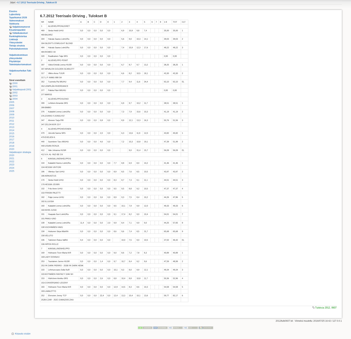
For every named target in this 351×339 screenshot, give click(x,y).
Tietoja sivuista (17, 45)
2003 (15, 95)
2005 (11, 102)
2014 (11, 130)
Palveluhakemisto (18, 49)
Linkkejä (13, 39)
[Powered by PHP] (160, 327)
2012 (11, 124)
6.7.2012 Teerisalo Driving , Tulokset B (37, 2)
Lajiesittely (14, 14)
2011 (11, 121)
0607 (334, 307)
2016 (11, 136)
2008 (11, 111)
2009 (11, 114)
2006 (11, 105)
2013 (11, 127)
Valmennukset (16, 20)
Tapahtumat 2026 (18, 17)
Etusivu (13, 11)
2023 (11, 164)
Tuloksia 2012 (322, 307)
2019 (11, 146)
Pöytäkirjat (14, 61)
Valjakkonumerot (21, 27)
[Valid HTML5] (175, 327)
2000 (15, 83)
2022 (11, 161)
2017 (11, 139)
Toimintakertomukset (20, 64)
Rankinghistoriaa (18, 36)
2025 (11, 171)
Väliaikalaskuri (20, 33)
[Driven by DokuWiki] (206, 327)
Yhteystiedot (15, 42)
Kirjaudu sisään (23, 333)
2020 (11, 149)
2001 (15, 86)
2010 (11, 117)
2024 (11, 168)
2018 (11, 142)
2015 (11, 133)
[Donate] (145, 327)
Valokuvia (14, 23)
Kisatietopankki (17, 30)
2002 (15, 92)
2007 (11, 108)
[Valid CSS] (190, 327)
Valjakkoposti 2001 (21, 89)
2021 (11, 158)
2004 (15, 99)
